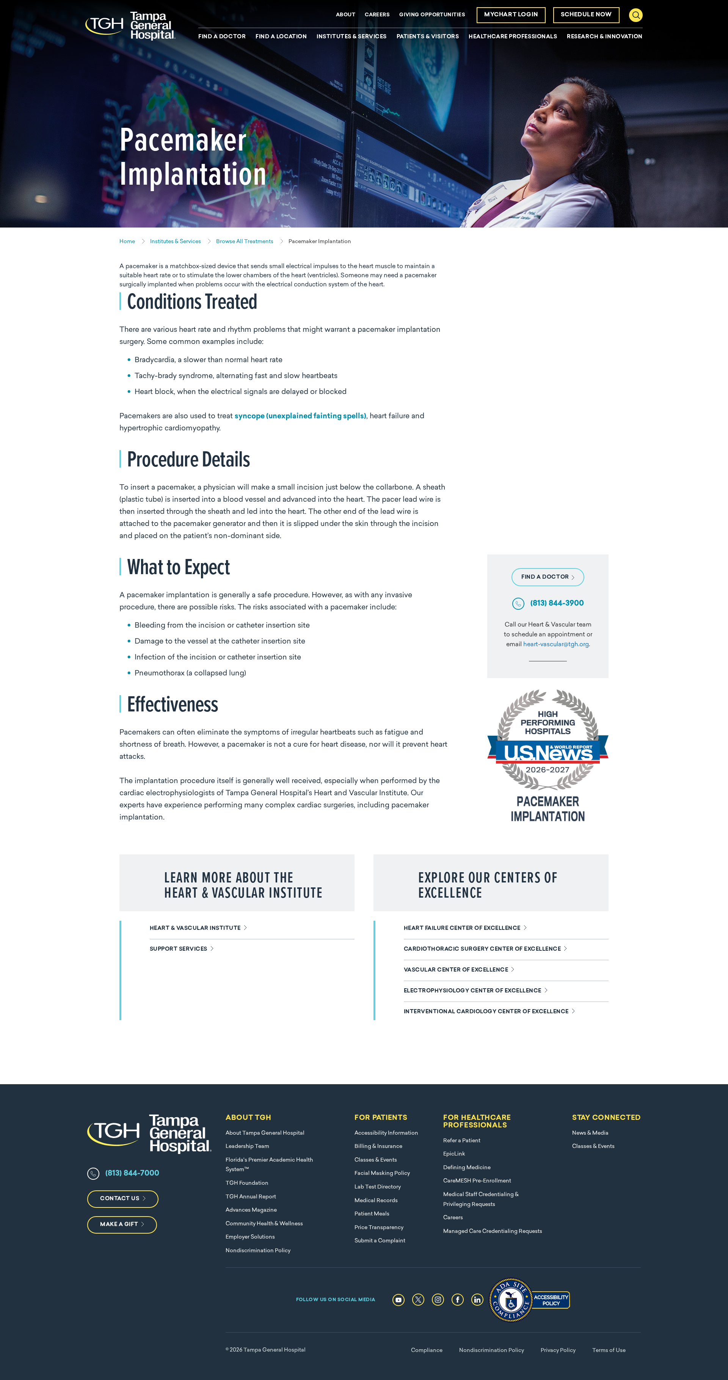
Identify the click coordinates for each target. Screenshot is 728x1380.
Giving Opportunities (432, 15)
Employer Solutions (250, 1237)
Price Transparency (379, 1228)
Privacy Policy (558, 1350)
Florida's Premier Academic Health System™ (269, 1165)
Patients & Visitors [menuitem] (428, 37)
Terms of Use (609, 1350)
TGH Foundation (247, 1183)
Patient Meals (372, 1214)
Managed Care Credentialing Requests (492, 1231)
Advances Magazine (251, 1210)
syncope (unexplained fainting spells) (300, 416)
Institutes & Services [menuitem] (352, 37)
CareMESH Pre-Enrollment (477, 1181)
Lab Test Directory (378, 1187)
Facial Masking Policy (382, 1173)
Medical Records (376, 1201)
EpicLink (454, 1154)
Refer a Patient (461, 1141)
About (345, 15)
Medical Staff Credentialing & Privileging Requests (481, 1199)
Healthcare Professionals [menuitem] (513, 37)
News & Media (590, 1133)
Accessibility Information (386, 1133)
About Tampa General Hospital (265, 1133)
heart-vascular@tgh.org (556, 645)
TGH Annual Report (251, 1197)
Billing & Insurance (378, 1146)
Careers (377, 15)
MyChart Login (511, 15)
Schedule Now (586, 15)
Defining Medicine (467, 1168)
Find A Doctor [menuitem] (222, 37)
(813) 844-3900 (557, 604)
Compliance (426, 1350)
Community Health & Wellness (264, 1224)
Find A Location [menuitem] (281, 37)
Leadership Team (247, 1146)
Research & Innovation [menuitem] (605, 37)
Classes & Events (376, 1160)
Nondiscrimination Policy (258, 1251)
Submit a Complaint (380, 1241)
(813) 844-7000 (132, 1173)
